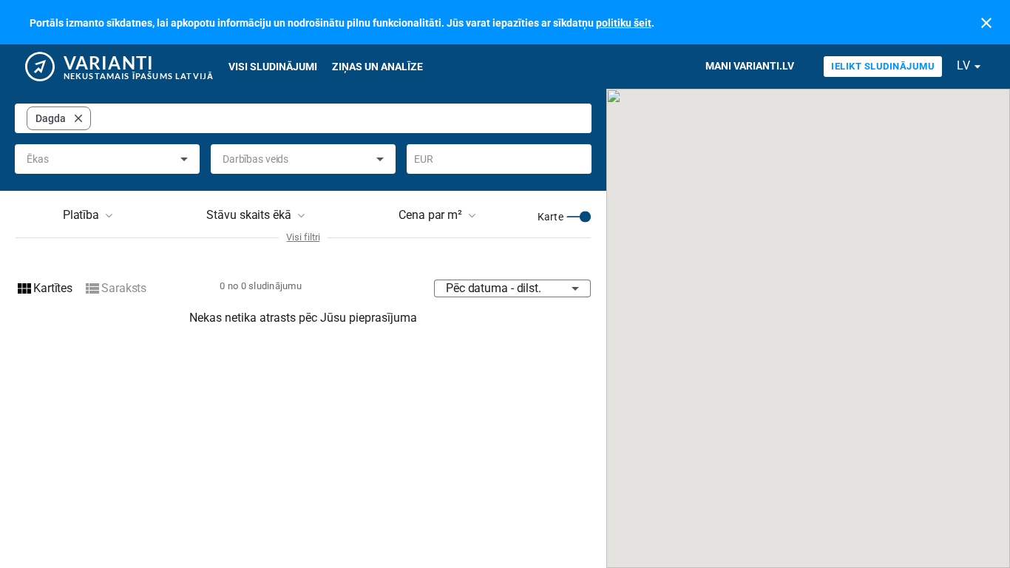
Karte (550, 217)
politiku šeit (623, 23)
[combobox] (338, 118)
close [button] (78, 118)
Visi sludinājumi (272, 66)
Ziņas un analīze (377, 66)
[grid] (59, 118)
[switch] (578, 216)
